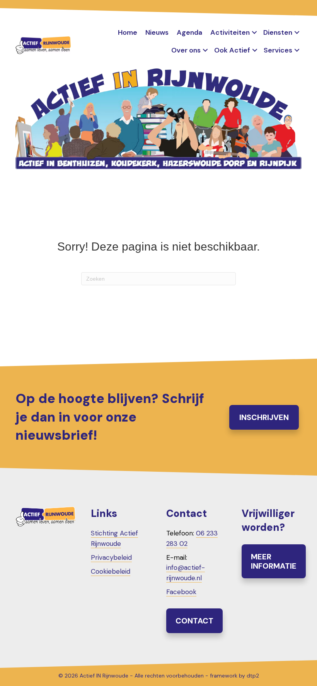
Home (127, 32)
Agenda (189, 32)
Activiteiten (230, 32)
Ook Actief (232, 50)
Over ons (186, 50)
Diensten (277, 32)
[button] (254, 32)
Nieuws (157, 32)
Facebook (181, 592)
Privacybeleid (111, 557)
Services (278, 50)
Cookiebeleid (110, 571)
